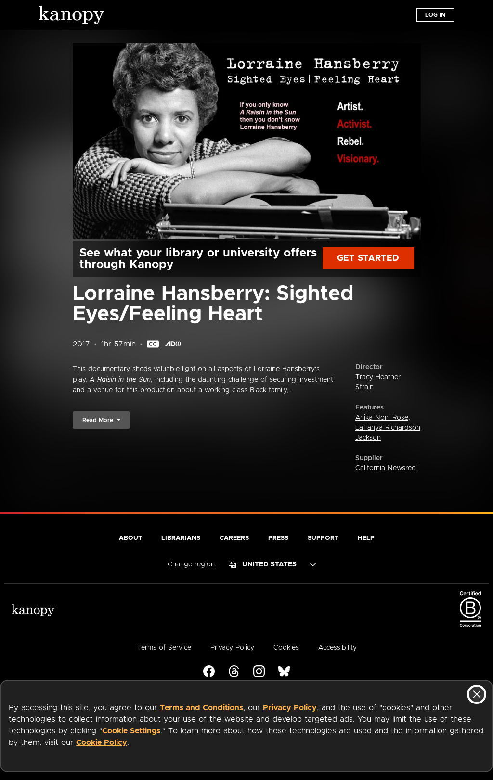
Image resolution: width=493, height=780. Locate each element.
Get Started (368, 258)
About (130, 538)
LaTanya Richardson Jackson (387, 432)
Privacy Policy (290, 708)
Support (323, 538)
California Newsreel (386, 468)
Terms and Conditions (201, 708)
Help (366, 538)
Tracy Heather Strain (378, 382)
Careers (234, 538)
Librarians (180, 538)
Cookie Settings (131, 731)
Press (278, 538)
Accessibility (337, 647)
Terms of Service (164, 647)
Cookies (286, 647)
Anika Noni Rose (381, 417)
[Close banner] (476, 694)
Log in (435, 15)
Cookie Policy (101, 742)
